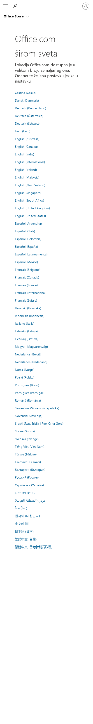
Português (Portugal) (29, 392)
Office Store (14, 16)
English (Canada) (26, 146)
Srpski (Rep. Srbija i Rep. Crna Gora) (39, 423)
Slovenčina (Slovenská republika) (37, 408)
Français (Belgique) (27, 269)
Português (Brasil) (27, 385)
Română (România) (28, 400)
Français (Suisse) (26, 300)
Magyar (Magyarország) (31, 346)
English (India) (24, 154)
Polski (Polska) (24, 377)
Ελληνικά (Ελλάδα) (28, 462)
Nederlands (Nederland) (31, 362)
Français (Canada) (27, 277)
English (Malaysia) (27, 177)
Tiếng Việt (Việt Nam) (29, 446)
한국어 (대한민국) (27, 516)
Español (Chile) (25, 231)
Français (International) (30, 292)
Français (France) (26, 285)
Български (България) (30, 469)
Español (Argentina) (28, 223)
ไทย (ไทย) (21, 508)
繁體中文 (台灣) (26, 539)
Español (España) (26, 246)
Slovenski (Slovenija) (28, 415)
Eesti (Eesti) (22, 131)
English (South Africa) (29, 200)
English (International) (30, 162)
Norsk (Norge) (24, 369)
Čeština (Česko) (25, 92)
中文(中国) (22, 523)
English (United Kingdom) (32, 208)
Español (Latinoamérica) (31, 254)
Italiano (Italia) (24, 323)
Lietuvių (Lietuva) (26, 338)
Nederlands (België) (28, 354)
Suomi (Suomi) (25, 431)
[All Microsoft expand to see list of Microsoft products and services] (5, 6)
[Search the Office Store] (16, 6)
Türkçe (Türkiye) (26, 454)
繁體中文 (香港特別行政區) (33, 547)
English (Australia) (27, 138)
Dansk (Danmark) (27, 100)
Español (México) (26, 262)
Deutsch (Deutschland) (30, 108)
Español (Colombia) (28, 238)
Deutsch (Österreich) (29, 115)
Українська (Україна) (29, 485)
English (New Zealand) (30, 185)
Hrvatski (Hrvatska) (28, 308)
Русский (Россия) (27, 477)
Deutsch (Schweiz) (27, 123)
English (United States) (30, 215)
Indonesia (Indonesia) (29, 315)
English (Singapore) (28, 192)
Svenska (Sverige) (27, 438)
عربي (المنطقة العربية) (30, 500)
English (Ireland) (26, 169)
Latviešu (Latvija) (26, 331)
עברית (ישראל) (25, 492)
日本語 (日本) (24, 531)
